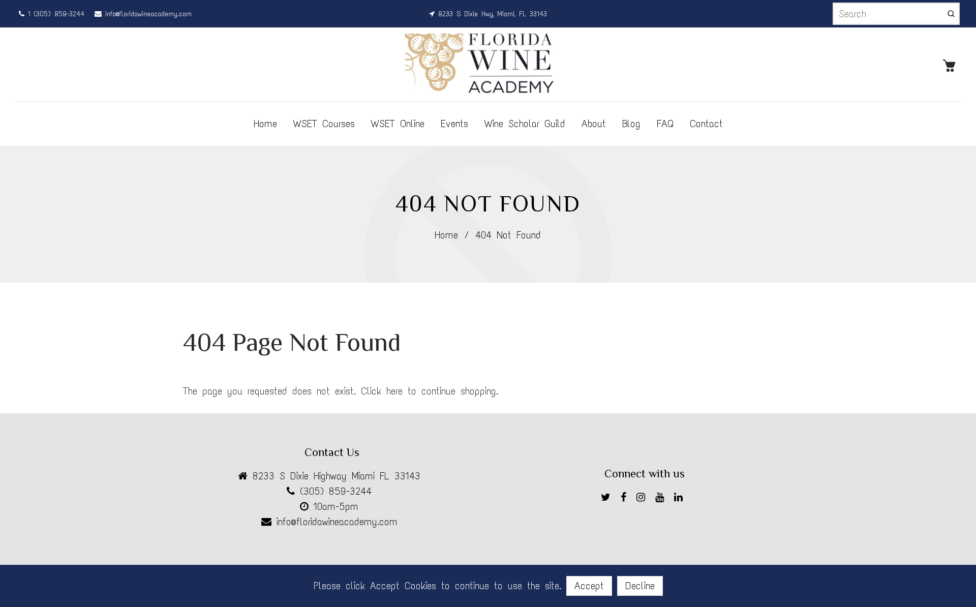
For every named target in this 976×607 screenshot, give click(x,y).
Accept (589, 586)
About (594, 123)
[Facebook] (626, 499)
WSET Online (397, 123)
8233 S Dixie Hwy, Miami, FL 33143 (491, 14)
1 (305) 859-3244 (54, 14)
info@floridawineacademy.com (147, 14)
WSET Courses (324, 123)
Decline (640, 586)
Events (454, 123)
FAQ (665, 123)
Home (265, 123)
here (394, 391)
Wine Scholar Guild (524, 123)
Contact (706, 123)
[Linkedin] (681, 499)
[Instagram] (643, 499)
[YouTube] (662, 499)
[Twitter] (608, 499)
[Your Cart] (951, 64)
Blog (631, 123)
